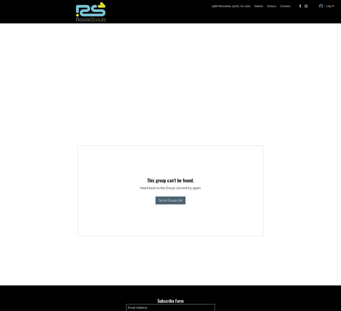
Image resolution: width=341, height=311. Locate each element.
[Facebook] (300, 6)
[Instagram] (306, 6)
